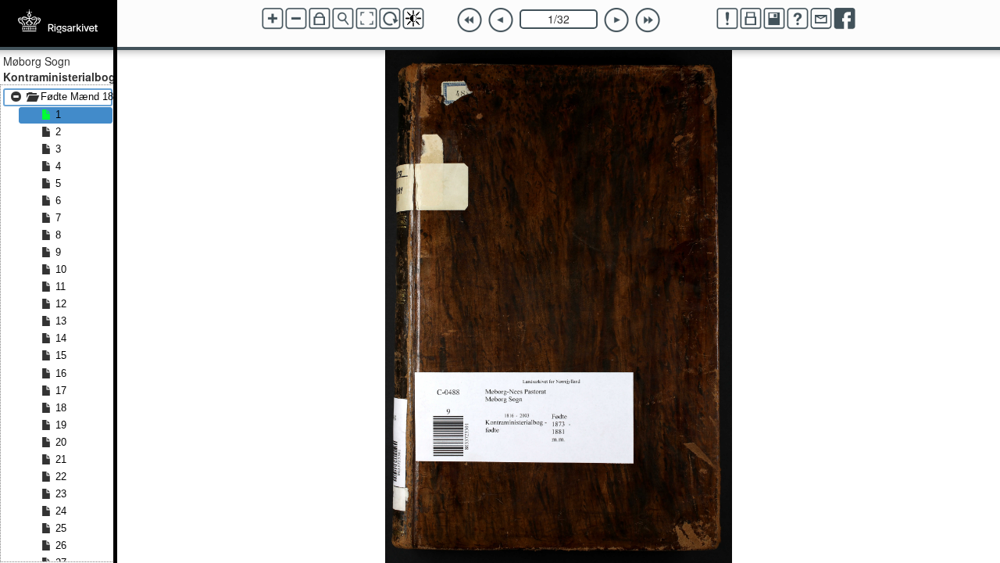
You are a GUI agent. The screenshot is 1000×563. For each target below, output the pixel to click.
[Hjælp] (798, 19)
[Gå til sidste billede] (647, 20)
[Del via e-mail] (821, 19)
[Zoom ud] (296, 19)
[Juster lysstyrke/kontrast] (413, 19)
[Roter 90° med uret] (390, 19)
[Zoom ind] (273, 19)
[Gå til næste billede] (616, 20)
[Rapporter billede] (727, 19)
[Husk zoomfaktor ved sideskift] (319, 19)
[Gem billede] (774, 19)
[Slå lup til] (343, 19)
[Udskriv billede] (751, 19)
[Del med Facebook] (844, 19)
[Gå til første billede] (469, 20)
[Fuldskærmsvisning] (366, 19)
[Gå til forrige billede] (500, 20)
